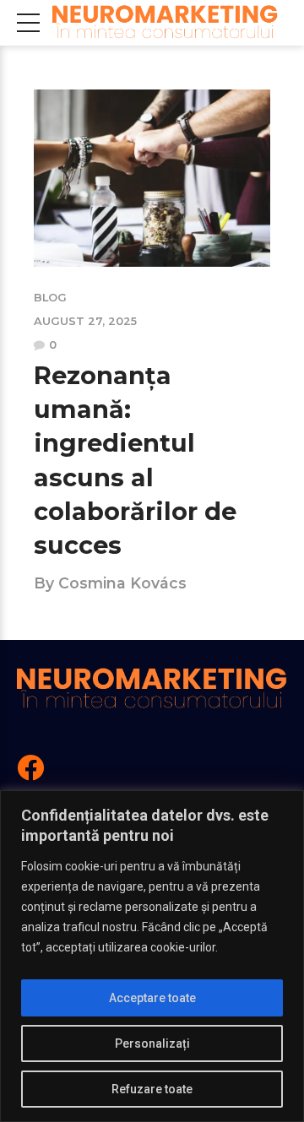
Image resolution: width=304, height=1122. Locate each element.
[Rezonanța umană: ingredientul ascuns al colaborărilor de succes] (152, 178)
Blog (50, 297)
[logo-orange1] (152, 689)
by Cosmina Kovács (110, 583)
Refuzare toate (152, 1089)
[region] (152, 956)
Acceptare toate (152, 998)
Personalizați (152, 1043)
